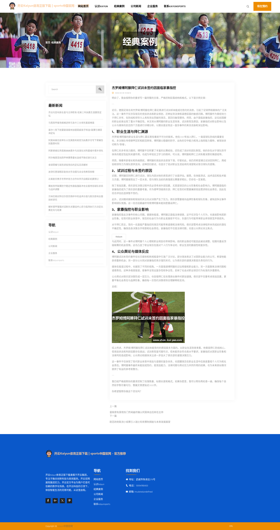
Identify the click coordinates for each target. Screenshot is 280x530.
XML (231, 526)
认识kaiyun (101, 6)
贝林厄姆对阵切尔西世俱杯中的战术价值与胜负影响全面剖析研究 (75, 198)
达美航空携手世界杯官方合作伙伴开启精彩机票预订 (73, 179)
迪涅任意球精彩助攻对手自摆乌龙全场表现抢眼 (71, 172)
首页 (48, 42)
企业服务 (152, 6)
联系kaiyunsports (175, 6)
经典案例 (119, 6)
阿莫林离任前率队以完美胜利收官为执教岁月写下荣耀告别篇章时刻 (75, 142)
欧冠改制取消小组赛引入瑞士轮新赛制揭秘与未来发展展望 (140, 422)
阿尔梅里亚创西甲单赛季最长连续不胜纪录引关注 (72, 157)
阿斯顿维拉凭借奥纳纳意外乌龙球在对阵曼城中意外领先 (75, 150)
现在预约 (262, 6)
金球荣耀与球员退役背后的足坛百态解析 (68, 165)
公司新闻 (136, 6)
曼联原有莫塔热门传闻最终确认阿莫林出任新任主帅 (136, 412)
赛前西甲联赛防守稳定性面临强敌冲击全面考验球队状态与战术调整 (75, 188)
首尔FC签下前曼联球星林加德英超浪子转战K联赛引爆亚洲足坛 (75, 132)
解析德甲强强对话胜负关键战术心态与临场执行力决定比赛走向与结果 (75, 208)
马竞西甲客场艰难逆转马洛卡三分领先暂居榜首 (71, 122)
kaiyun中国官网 (65, 526)
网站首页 (83, 6)
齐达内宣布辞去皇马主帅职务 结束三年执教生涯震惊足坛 (75, 114)
